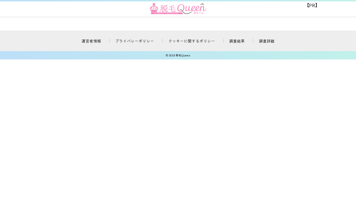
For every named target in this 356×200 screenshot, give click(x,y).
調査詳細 (267, 41)
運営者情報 (91, 41)
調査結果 (237, 41)
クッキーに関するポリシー (191, 41)
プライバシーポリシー (134, 41)
